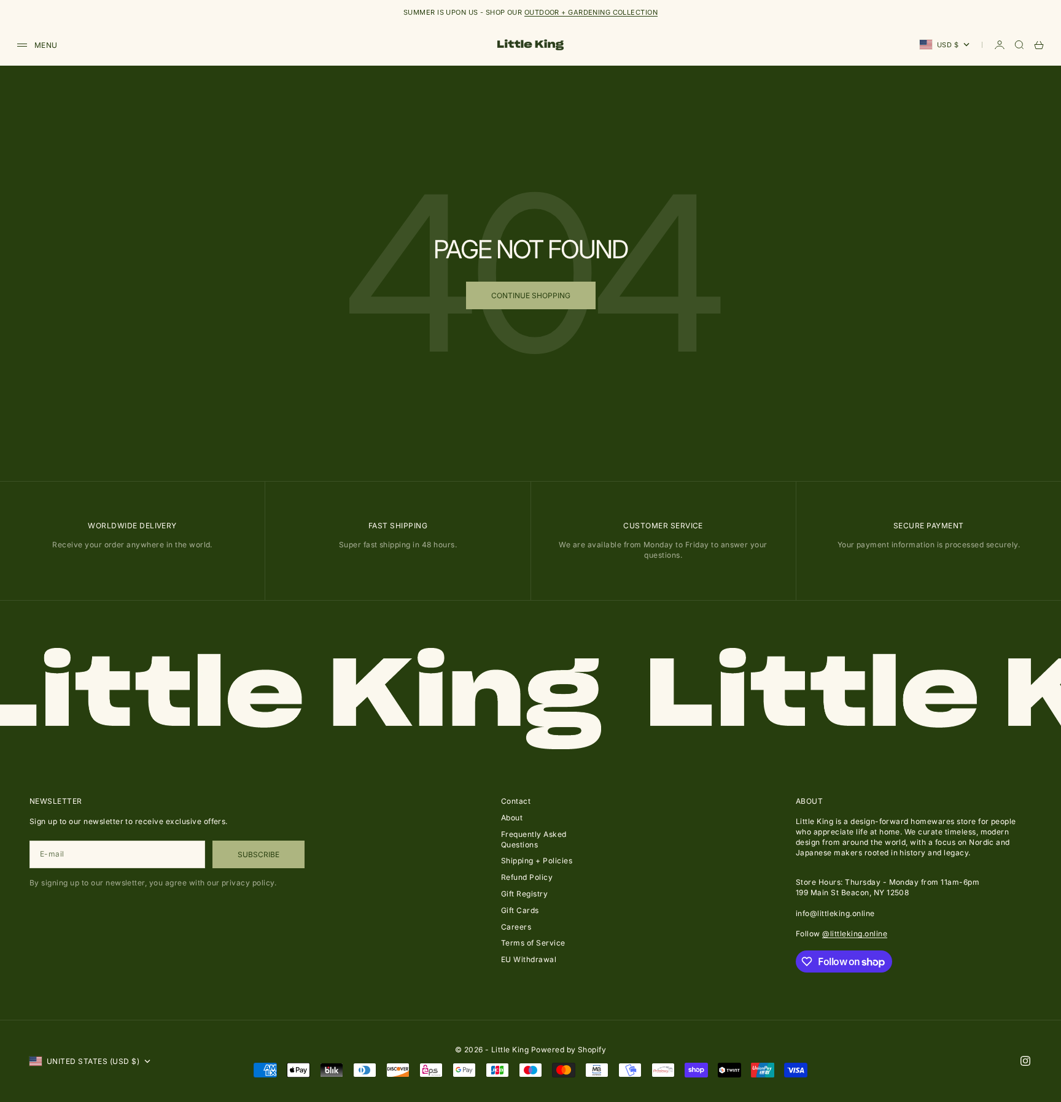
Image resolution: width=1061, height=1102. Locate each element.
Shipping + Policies (536, 860)
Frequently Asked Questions (534, 839)
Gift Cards (520, 910)
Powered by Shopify (569, 1049)
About (512, 817)
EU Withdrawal (528, 959)
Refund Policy (527, 877)
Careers (516, 926)
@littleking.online (854, 933)
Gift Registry (524, 893)
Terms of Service (533, 942)
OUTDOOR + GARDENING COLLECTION (591, 12)
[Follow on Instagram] (1025, 1061)
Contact (515, 801)
